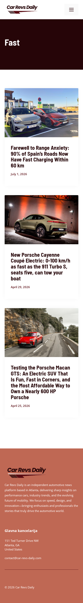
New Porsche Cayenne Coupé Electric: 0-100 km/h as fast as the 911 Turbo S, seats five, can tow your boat (40, 266)
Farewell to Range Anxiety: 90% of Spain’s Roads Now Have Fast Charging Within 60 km (40, 156)
